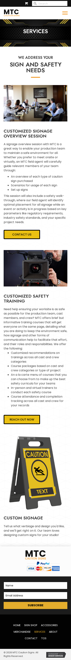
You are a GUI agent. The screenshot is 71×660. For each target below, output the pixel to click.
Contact (31, 638)
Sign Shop (30, 625)
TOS (43, 638)
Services (39, 632)
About (53, 632)
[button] (35, 605)
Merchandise (22, 632)
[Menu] (65, 13)
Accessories (49, 625)
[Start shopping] (27, 4)
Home (17, 625)
